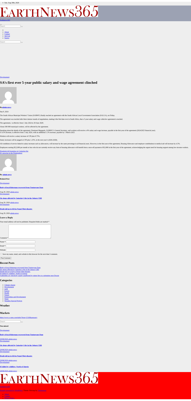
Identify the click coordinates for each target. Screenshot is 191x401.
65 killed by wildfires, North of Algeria (13, 274)
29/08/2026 (4, 339)
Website (3, 250)
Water (6, 299)
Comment (4, 238)
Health (6, 293)
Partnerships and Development (15, 297)
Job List (7, 36)
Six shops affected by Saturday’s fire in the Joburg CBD (21, 198)
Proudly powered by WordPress (11, 390)
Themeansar (42, 390)
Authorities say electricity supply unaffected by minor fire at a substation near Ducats (29, 276)
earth (6, 289)
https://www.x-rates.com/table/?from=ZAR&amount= (18, 317)
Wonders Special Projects (13, 301)
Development (4, 77)
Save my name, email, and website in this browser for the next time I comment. (30, 254)
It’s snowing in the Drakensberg (11, 153)
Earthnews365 (5, 20)
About (6, 32)
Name (3, 242)
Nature (6, 295)
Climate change (9, 285)
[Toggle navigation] (1, 24)
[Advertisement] (95, 59)
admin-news (6, 107)
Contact (7, 34)
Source (6, 38)
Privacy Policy (9, 398)
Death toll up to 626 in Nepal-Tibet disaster (16, 209)
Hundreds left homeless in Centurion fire (14, 151)
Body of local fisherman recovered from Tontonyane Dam (21, 187)
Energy (7, 291)
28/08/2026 (4, 371)
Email (2, 246)
